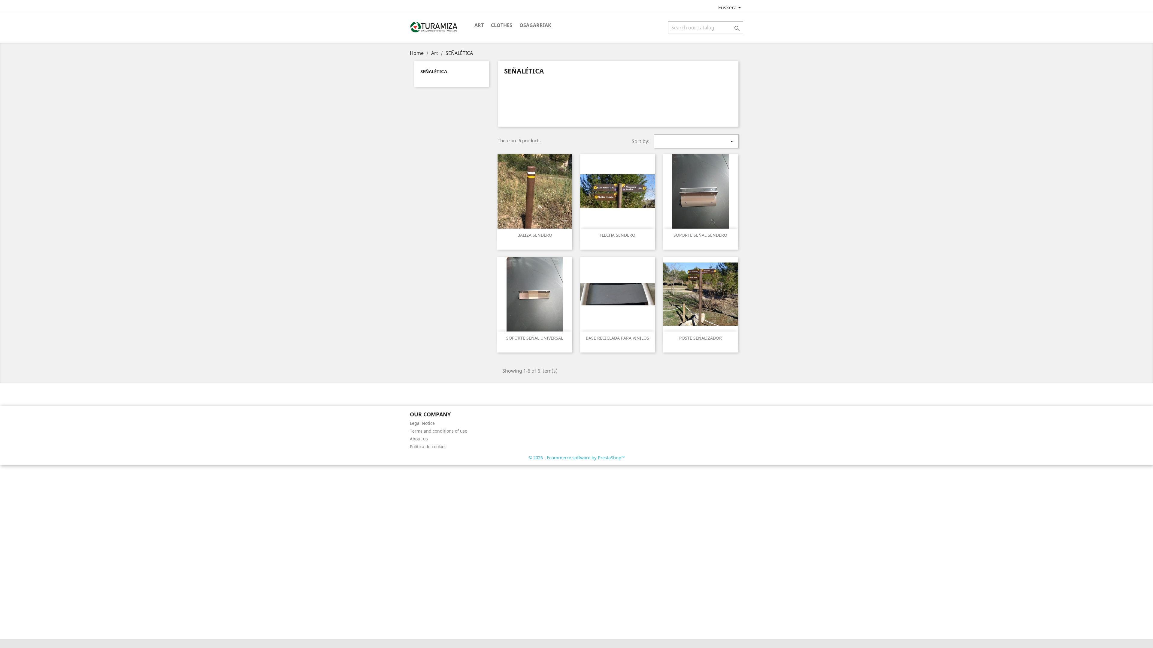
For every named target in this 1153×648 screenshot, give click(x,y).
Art (479, 25)
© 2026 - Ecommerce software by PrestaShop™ (576, 457)
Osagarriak (535, 25)
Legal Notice (422, 423)
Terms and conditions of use (438, 431)
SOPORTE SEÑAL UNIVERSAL (534, 338)
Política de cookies (428, 446)
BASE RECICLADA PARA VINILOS (617, 338)
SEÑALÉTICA (433, 71)
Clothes (501, 25)
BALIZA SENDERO (534, 235)
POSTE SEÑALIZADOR (700, 338)
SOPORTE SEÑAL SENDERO (700, 235)
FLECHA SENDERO (617, 235)
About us (419, 439)
